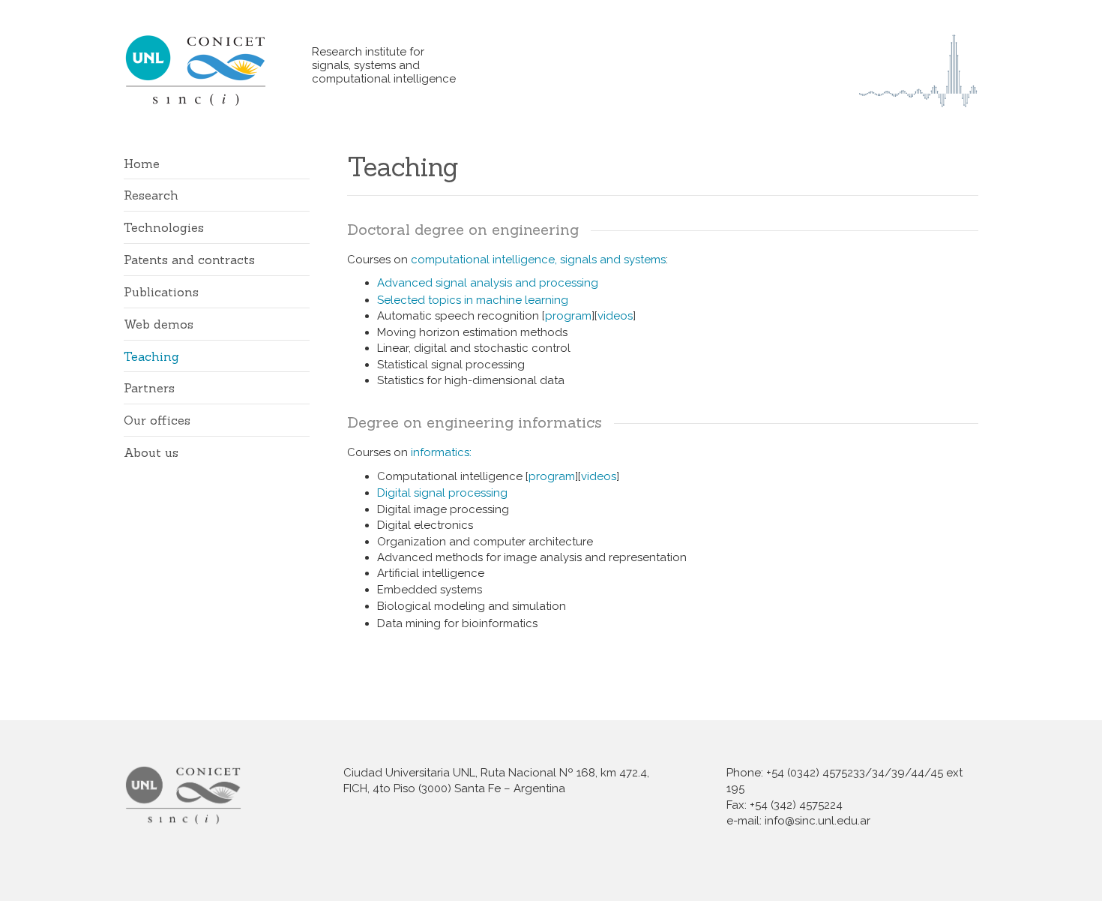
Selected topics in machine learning (472, 300)
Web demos (158, 324)
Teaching (151, 356)
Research (151, 195)
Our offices (157, 420)
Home (142, 163)
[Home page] (218, 70)
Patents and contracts (189, 259)
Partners (149, 387)
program (568, 316)
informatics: (441, 452)
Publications (161, 291)
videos (615, 316)
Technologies (164, 227)
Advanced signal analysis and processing (487, 283)
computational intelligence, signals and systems (538, 259)
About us (151, 452)
